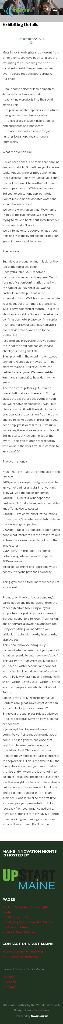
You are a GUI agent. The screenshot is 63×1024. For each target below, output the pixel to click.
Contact (7, 912)
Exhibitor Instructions (17, 917)
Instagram (9, 987)
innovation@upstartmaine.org (22, 951)
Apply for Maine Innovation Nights (25, 907)
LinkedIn (8, 977)
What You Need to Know (18, 932)
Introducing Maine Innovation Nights (27, 922)
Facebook (9, 982)
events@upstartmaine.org (20, 956)
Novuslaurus (39, 1016)
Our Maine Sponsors (16, 927)
